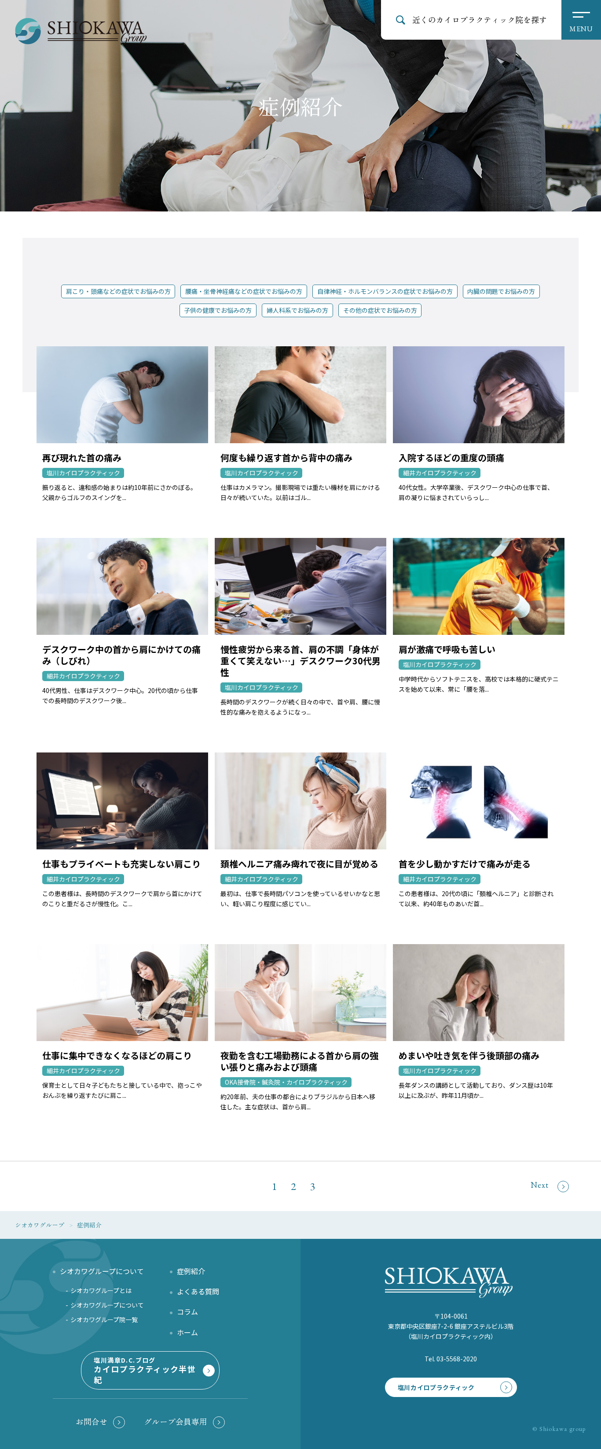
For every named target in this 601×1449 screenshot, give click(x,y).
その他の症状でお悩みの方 (380, 310)
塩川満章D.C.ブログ (145, 1370)
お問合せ (91, 1421)
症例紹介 (191, 1271)
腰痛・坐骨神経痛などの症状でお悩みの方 (243, 291)
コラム (187, 1311)
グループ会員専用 (175, 1421)
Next (540, 1185)
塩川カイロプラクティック (436, 1387)
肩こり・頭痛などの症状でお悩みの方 (118, 291)
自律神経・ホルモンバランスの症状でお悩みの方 (385, 291)
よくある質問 (198, 1291)
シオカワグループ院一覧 (104, 1319)
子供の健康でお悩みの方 (218, 310)
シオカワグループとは (101, 1290)
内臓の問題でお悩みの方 (501, 291)
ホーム (187, 1332)
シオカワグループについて (107, 1305)
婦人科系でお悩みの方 (297, 310)
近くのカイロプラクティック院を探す (479, 19)
